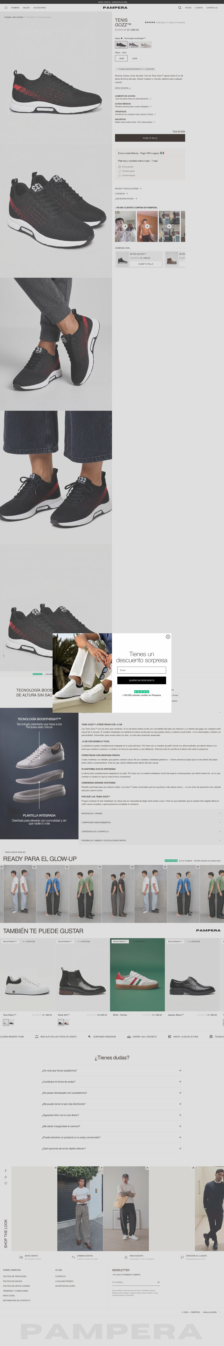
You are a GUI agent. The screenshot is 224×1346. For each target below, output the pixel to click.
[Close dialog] (168, 637)
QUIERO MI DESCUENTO (141, 680)
